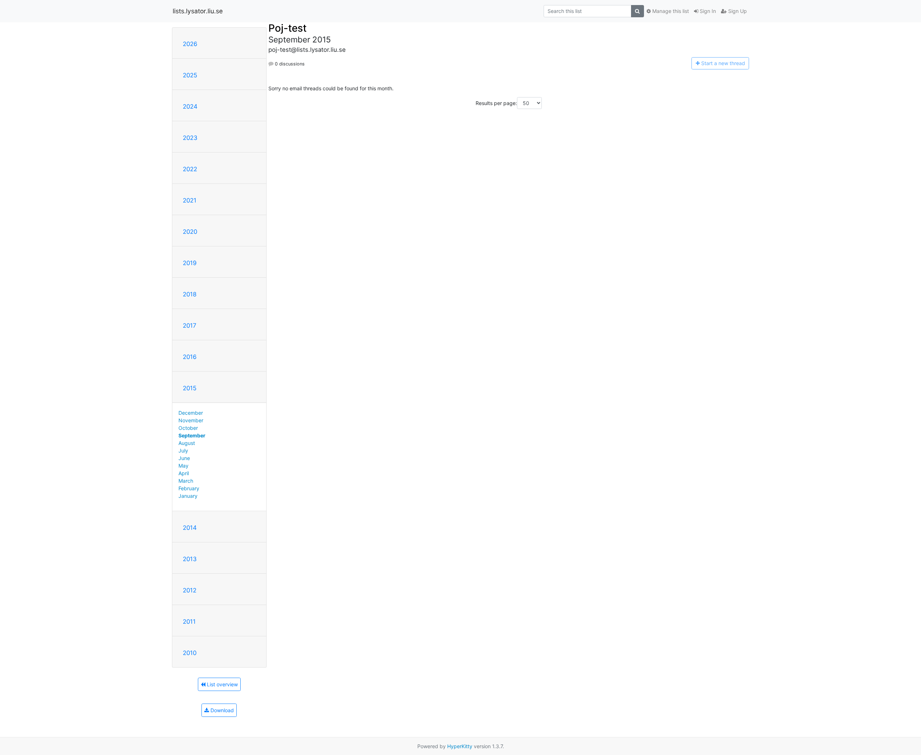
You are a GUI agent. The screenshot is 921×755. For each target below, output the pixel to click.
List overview (221, 684)
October (188, 428)
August (186, 443)
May (183, 466)
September (191, 435)
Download (221, 710)
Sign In (707, 11)
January (188, 496)
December (190, 413)
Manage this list (670, 11)
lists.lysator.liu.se (198, 11)
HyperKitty (459, 746)
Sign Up (737, 11)
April (183, 473)
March (185, 481)
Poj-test (287, 28)
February (188, 488)
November (190, 420)
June (184, 458)
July (183, 450)
